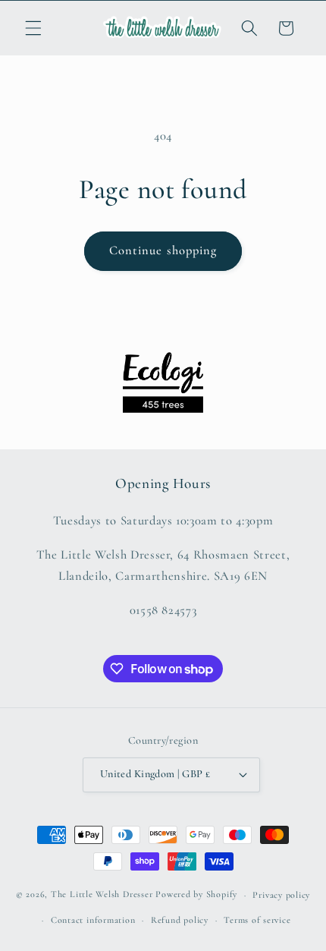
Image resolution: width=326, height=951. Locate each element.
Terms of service (257, 920)
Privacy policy (281, 895)
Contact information (93, 920)
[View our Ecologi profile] (163, 382)
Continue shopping (163, 250)
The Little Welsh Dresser (101, 895)
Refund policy (179, 920)
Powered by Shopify (196, 895)
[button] (33, 28)
